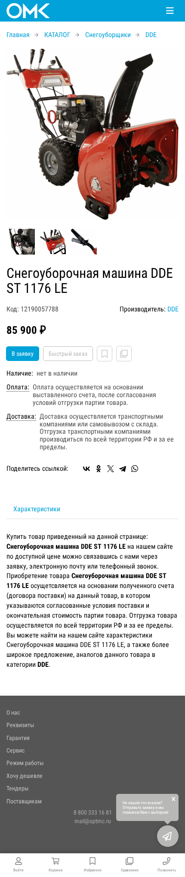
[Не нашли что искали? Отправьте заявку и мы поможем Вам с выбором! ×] (168, 836)
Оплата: (17, 387)
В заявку (23, 353)
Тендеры (17, 788)
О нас (13, 712)
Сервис (15, 750)
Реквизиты (20, 725)
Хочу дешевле (24, 775)
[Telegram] (122, 468)
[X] (110, 468)
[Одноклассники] (98, 468)
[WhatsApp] (135, 468)
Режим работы (25, 762)
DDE (173, 309)
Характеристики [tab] (36, 509)
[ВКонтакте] (86, 468)
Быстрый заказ (68, 353)
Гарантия (18, 737)
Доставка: (21, 416)
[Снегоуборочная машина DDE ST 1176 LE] (92, 134)
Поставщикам (24, 801)
